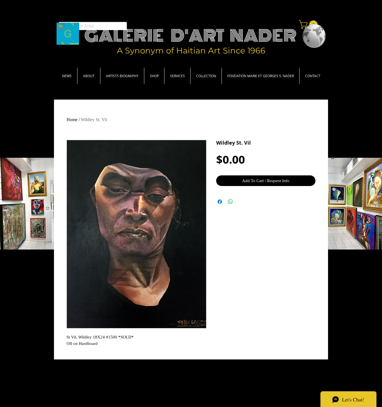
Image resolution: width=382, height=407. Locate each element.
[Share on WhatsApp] (230, 201)
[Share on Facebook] (219, 201)
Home (72, 119)
